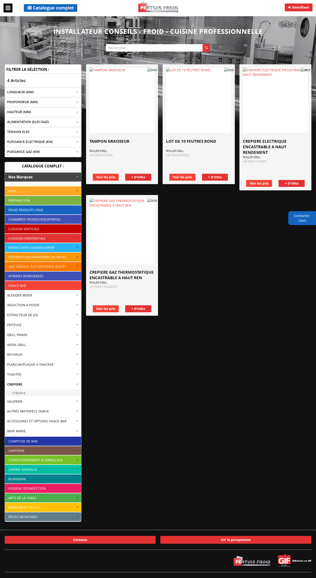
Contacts (80, 540)
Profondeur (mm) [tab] (22, 102)
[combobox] (158, 48)
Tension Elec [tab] (18, 132)
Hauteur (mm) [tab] (19, 112)
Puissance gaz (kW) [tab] (23, 151)
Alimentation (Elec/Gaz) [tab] (28, 122)
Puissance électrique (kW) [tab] (30, 141)
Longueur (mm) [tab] (20, 92)
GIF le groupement (236, 540)
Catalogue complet (53, 8)
